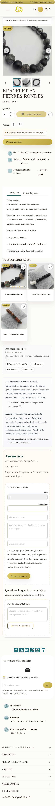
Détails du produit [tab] (31, 192)
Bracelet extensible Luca (41, 294)
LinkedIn (43, 650)
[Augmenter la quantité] (12, 112)
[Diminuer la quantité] (12, 115)
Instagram (37, 650)
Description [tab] (14, 192)
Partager (13, 124)
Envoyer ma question (20, 625)
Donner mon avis (14, 141)
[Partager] (40, 9)
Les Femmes (37, 364)
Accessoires (28, 369)
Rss (21, 650)
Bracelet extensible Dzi (14, 294)
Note (46, 492)
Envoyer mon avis (19, 576)
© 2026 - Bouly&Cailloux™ (17, 797)
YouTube (27, 650)
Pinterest (20, 124)
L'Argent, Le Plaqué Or (17, 364)
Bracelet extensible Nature (14, 334)
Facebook (16, 650)
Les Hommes (12, 369)
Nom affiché (43, 504)
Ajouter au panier (31, 114)
